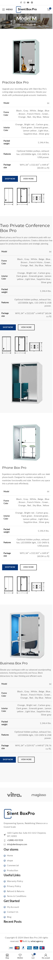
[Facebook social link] (21, 3)
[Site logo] (26, 9)
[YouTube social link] (28, 3)
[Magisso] (39, 795)
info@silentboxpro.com (17, 845)
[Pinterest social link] (32, 3)
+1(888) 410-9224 (15, 840)
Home (20, 25)
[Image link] (19, 814)
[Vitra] (14, 795)
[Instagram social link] (24, 3)
